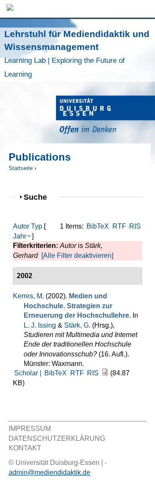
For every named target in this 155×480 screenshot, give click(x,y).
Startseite (21, 168)
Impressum (30, 428)
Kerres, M (27, 296)
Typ (36, 226)
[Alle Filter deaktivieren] (77, 255)
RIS (135, 226)
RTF (119, 226)
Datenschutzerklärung (57, 438)
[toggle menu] (144, 8)
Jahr (19, 236)
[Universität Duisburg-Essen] (105, 116)
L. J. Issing (40, 325)
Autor (21, 226)
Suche (39, 196)
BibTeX (98, 226)
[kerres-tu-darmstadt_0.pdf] (105, 373)
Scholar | (28, 373)
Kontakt (25, 448)
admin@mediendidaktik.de (49, 472)
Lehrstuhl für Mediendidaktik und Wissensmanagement (76, 53)
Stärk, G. (77, 325)
